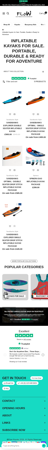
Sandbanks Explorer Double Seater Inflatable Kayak (12, 127)
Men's (43, 24)
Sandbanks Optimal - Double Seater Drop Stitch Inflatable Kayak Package (12, 184)
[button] (24, 71)
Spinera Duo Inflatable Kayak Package (36, 181)
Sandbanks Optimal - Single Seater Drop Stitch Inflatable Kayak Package (36, 128)
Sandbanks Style (12, 119)
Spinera (36, 175)
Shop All (6, 24)
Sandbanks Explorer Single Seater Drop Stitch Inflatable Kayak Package (12, 240)
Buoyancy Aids (30, 24)
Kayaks (17, 24)
